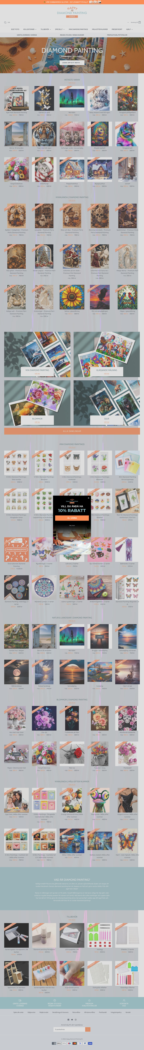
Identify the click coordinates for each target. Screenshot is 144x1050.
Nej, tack (72, 525)
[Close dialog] (88, 498)
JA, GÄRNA (72, 518)
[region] (72, 2)
